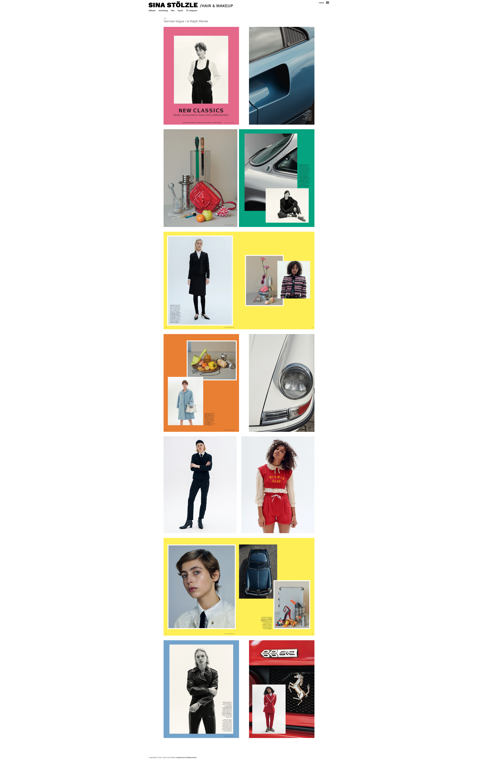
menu (321, 3)
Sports (180, 11)
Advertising (163, 11)
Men (173, 11)
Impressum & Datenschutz (186, 757)
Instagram (193, 11)
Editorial (152, 11)
